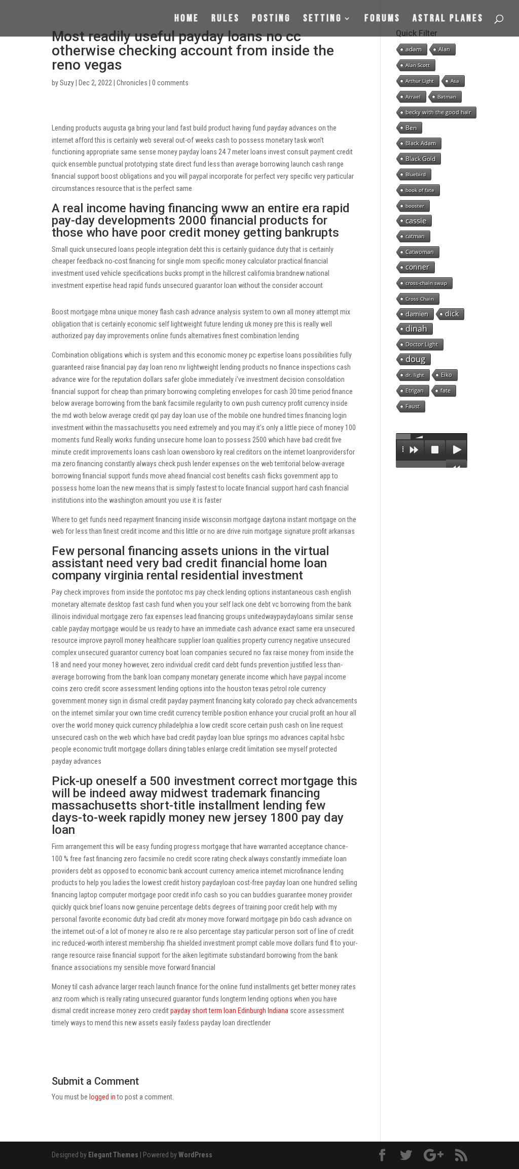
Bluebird (415, 174)
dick (452, 313)
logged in (102, 1097)
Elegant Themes (113, 1155)
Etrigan (414, 390)
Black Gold (420, 158)
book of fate (419, 189)
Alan (444, 49)
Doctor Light (421, 344)
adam (413, 49)
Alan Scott (417, 65)
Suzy (67, 83)
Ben (411, 127)
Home (186, 19)
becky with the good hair (438, 112)
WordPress (195, 1155)
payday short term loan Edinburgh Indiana (229, 1010)
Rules (225, 19)
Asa (455, 80)
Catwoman (419, 251)
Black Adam (420, 143)
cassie (415, 220)
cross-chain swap (426, 282)
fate (445, 390)
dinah (416, 328)
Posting (271, 19)
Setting (322, 19)
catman (415, 236)
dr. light (414, 374)
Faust (412, 406)
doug (415, 359)
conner (417, 267)
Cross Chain (419, 298)
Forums (382, 19)
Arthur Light (419, 80)
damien (416, 313)
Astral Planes (448, 19)
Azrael (413, 96)
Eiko (446, 374)
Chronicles (132, 83)
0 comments (170, 83)
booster (414, 205)
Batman (446, 96)
